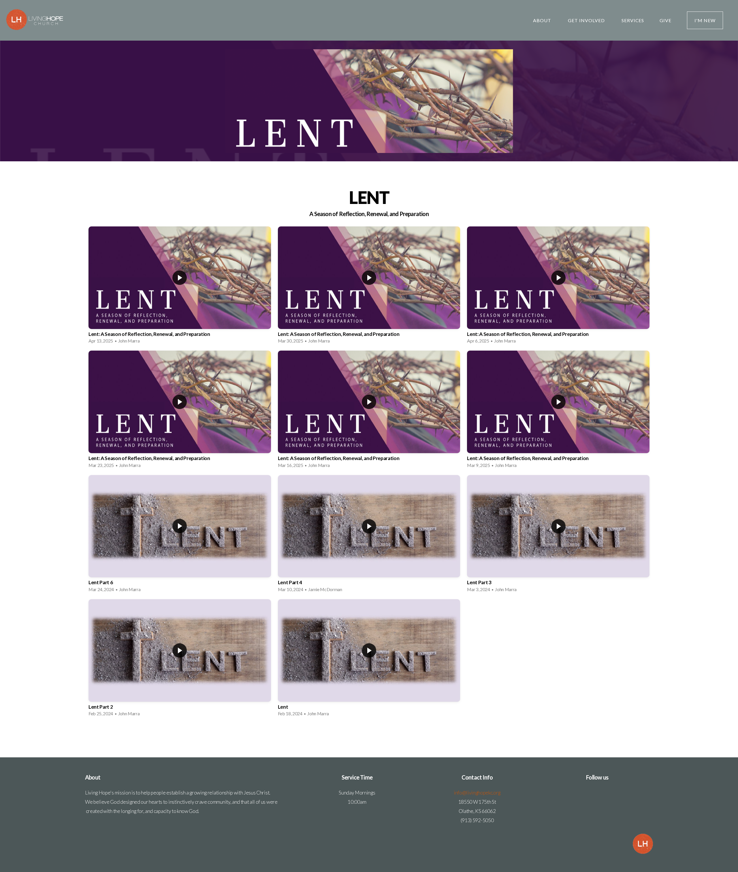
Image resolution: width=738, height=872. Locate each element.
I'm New (705, 20)
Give (665, 20)
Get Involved (587, 20)
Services (633, 20)
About (542, 20)
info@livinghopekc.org (477, 793)
